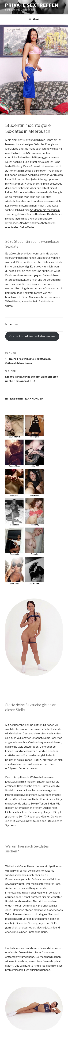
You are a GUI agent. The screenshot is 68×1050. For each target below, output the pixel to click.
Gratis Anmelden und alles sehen (32, 336)
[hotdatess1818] (25, 583)
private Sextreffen (31, 5)
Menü (35, 19)
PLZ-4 (14, 324)
